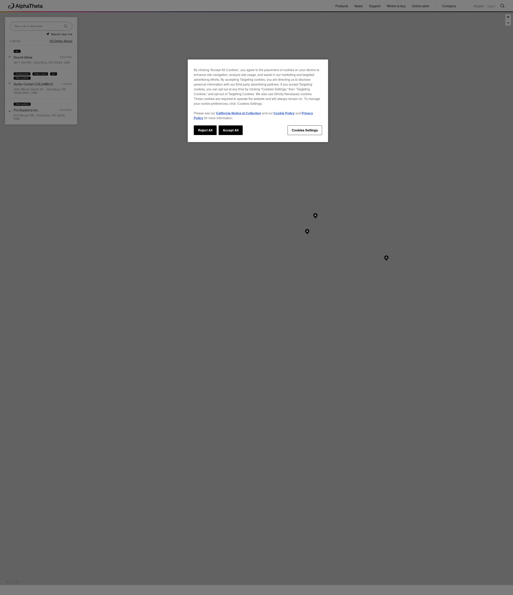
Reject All (205, 130)
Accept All (230, 130)
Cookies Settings (305, 130)
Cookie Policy (284, 113)
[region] (258, 101)
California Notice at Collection (238, 113)
